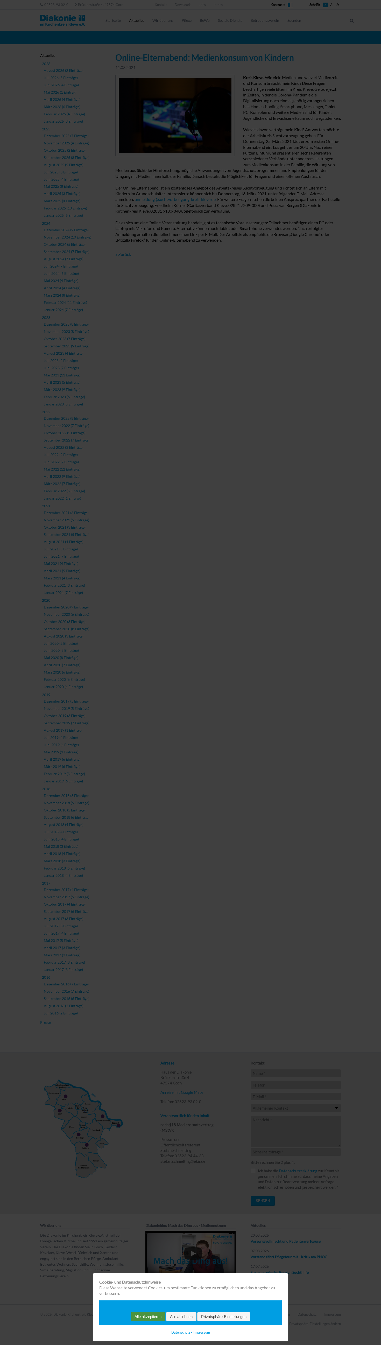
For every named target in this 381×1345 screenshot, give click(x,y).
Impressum (201, 1332)
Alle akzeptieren (148, 1316)
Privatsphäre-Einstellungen (223, 1316)
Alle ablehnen (181, 1316)
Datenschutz (180, 1332)
